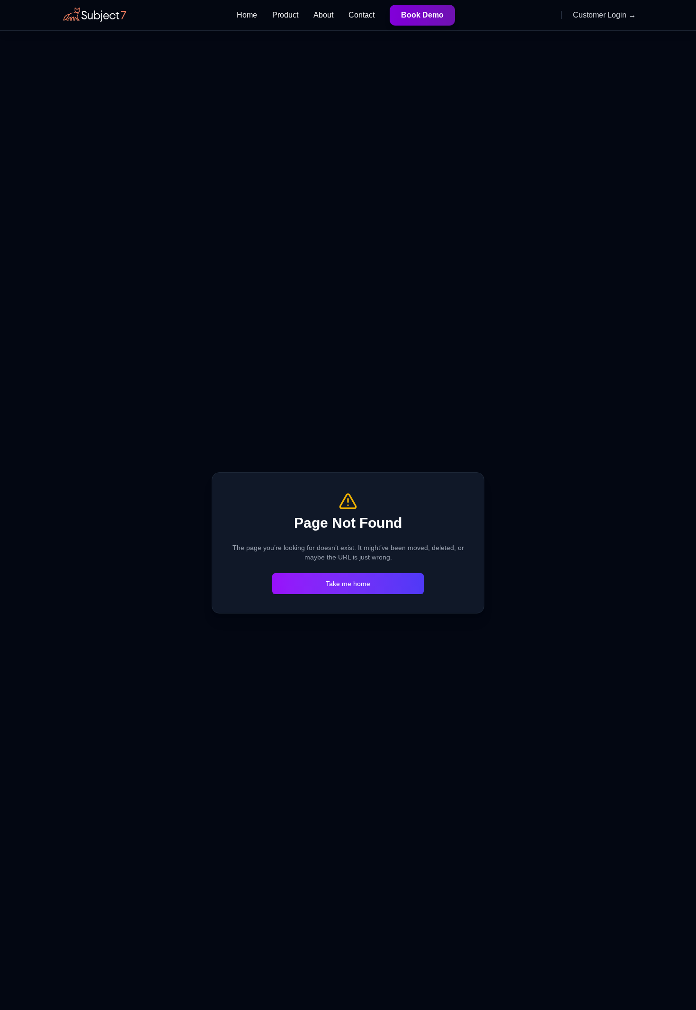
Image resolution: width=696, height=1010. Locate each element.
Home (247, 15)
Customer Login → (604, 15)
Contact (361, 15)
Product (285, 15)
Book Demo (422, 15)
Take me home (348, 583)
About (323, 15)
